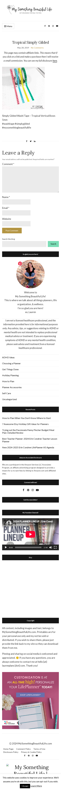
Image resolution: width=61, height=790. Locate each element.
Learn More (36, 786)
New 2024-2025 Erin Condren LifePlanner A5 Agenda (28, 447)
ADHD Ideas (8, 357)
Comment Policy (23, 749)
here (55, 60)
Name (6, 197)
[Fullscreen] (55, 547)
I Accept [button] (25, 786)
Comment (8, 164)
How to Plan (8, 381)
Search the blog (8, 239)
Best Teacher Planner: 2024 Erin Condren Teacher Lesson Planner (29, 440)
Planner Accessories (12, 387)
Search (53, 244)
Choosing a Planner (11, 363)
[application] (30, 534)
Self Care (6, 393)
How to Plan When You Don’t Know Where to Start (26, 418)
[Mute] (50, 547)
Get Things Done (10, 369)
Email (5, 207)
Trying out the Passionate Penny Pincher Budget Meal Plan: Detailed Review (28, 431)
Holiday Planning (10, 375)
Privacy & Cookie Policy (31, 752)
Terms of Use (39, 749)
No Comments (37, 47)
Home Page (8, 749)
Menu (9, 26)
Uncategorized (9, 399)
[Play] (5, 547)
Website (6, 218)
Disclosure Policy (10, 752)
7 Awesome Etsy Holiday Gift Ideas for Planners (25, 424)
